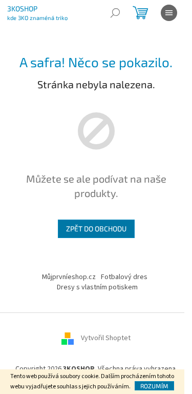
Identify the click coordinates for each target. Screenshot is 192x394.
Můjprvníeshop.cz (69, 277)
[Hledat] (115, 13)
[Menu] (169, 13)
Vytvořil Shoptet (106, 338)
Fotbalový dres (124, 277)
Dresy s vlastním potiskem (97, 287)
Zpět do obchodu (96, 228)
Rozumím (154, 385)
